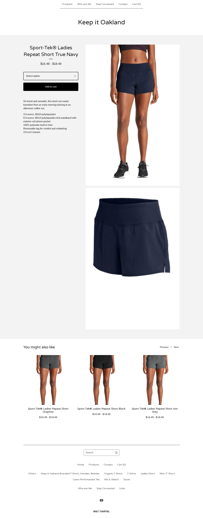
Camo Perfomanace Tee (86, 479)
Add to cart (50, 86)
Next (176, 347)
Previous (164, 347)
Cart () (136, 4)
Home (80, 464)
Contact (123, 4)
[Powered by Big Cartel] (101, 511)
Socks (126, 479)
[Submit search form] (116, 452)
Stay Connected (105, 4)
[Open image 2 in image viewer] (133, 258)
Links (122, 488)
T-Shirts (131, 473)
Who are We (84, 4)
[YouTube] (101, 500)
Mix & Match (111, 479)
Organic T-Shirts (113, 473)
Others (32, 473)
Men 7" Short (167, 473)
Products (67, 4)
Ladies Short (148, 473)
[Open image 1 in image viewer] (133, 115)
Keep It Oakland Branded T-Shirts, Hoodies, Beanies (70, 473)
